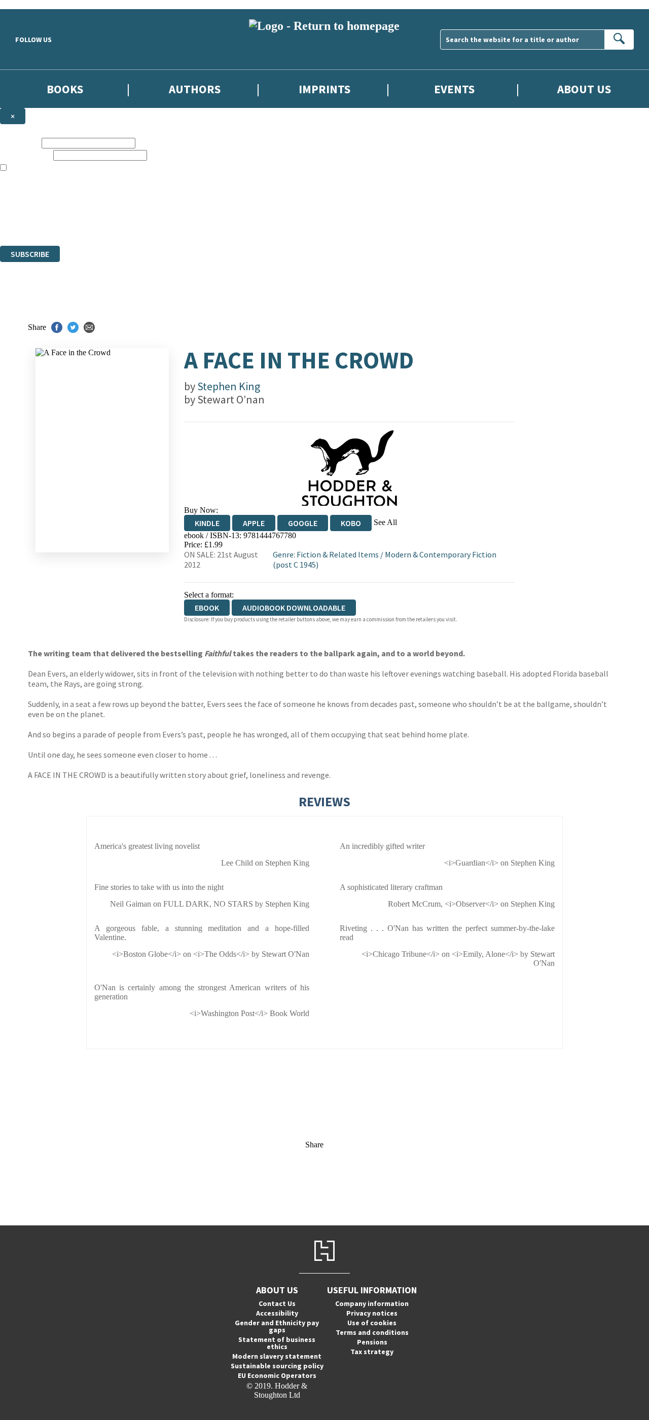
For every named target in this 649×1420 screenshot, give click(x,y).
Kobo (351, 523)
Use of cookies (371, 1322)
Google (302, 523)
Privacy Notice (200, 222)
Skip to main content (33, 4)
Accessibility (277, 1313)
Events (454, 89)
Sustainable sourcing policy (277, 1365)
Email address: (25, 155)
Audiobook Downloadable (293, 608)
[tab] (324, 821)
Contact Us (277, 1303)
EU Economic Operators (277, 1375)
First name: (20, 142)
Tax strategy (371, 1351)
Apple (254, 523)
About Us (584, 89)
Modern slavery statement (276, 1356)
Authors (195, 89)
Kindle (207, 523)
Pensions (372, 1342)
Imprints (324, 89)
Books (65, 89)
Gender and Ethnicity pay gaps (277, 1326)
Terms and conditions (372, 1332)
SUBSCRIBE (30, 254)
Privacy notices (372, 1313)
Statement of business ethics (276, 1343)
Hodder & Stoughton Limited (116, 204)
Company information (372, 1303)
